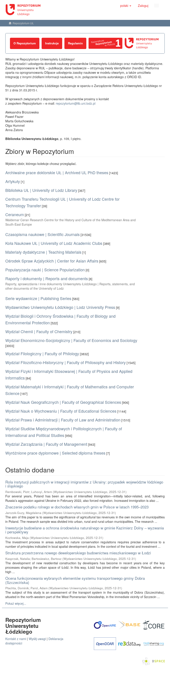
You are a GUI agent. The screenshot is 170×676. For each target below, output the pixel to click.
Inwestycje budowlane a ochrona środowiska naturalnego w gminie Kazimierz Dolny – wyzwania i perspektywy (84, 530)
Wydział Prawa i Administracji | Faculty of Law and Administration (62, 420)
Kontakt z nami (15, 638)
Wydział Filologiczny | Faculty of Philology (42, 353)
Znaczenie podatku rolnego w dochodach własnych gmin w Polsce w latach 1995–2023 (77, 507)
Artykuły (12, 181)
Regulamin (75, 43)
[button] (126, 5)
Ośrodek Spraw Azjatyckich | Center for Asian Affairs (51, 261)
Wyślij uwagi (37, 638)
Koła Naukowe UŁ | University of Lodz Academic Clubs (53, 243)
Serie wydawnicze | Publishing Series (38, 298)
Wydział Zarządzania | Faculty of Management (46, 444)
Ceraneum (14, 214)
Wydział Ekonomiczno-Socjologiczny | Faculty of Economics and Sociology (71, 340)
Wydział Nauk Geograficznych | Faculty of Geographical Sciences (63, 402)
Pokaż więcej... (15, 603)
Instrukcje (52, 43)
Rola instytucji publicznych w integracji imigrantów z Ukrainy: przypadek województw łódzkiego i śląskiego (84, 484)
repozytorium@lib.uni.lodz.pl (75, 103)
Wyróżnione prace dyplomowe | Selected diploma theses (55, 453)
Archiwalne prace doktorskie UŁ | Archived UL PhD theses (56, 172)
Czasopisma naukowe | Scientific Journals (42, 234)
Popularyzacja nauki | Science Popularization (45, 269)
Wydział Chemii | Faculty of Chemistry (38, 331)
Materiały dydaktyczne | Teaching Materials (43, 252)
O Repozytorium (25, 43)
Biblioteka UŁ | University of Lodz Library (41, 190)
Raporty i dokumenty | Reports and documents (46, 278)
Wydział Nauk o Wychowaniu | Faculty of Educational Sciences (60, 411)
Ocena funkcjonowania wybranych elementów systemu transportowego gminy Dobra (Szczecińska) (75, 580)
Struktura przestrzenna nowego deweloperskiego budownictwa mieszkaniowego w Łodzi (78, 552)
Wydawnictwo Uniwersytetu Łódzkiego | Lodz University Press (60, 307)
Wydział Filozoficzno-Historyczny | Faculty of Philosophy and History (65, 362)
